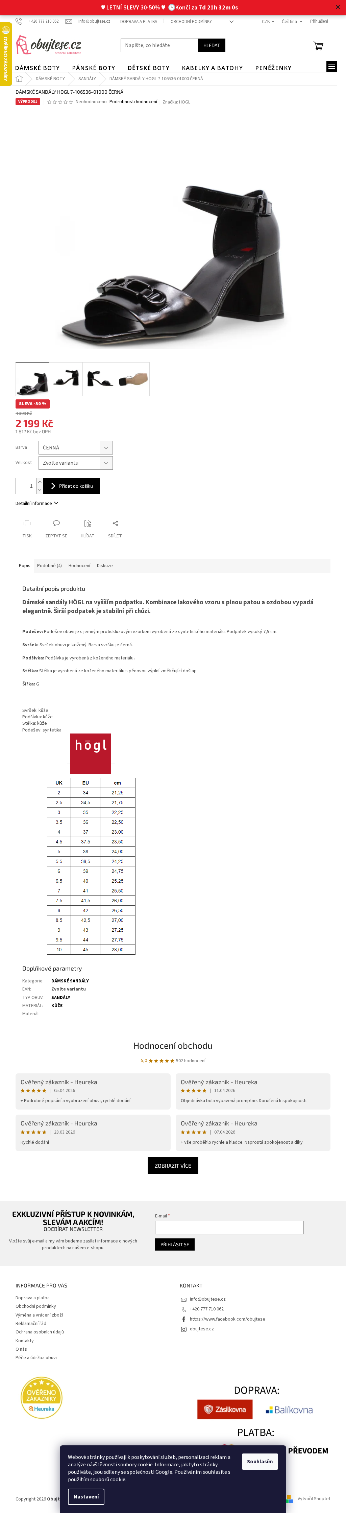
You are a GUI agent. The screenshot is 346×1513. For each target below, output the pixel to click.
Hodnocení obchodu (170, 1045)
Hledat (209, 45)
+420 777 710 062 (204, 1309)
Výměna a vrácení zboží (36, 1315)
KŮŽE (54, 1005)
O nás (19, 1349)
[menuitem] (35, 68)
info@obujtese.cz (205, 1299)
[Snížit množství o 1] (37, 490)
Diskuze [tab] (102, 565)
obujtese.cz (200, 1329)
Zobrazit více (170, 1165)
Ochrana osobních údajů (37, 1332)
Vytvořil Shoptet (311, 1499)
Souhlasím (258, 1461)
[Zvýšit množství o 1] (37, 482)
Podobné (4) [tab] (47, 565)
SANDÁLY (58, 997)
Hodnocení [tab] (77, 565)
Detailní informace (31, 503)
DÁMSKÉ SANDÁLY (67, 981)
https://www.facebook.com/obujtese (225, 1319)
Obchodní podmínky (188, 22)
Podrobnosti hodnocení (130, 102)
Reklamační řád (28, 1323)
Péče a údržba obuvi (33, 1357)
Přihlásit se (171, 1244)
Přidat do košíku (74, 486)
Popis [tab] (22, 565)
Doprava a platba (136, 22)
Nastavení (83, 1496)
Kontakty (22, 1340)
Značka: (174, 102)
